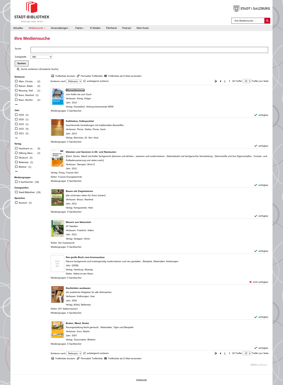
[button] (37, 28)
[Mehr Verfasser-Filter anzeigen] (16, 104)
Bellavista (23, 162)
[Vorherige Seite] (220, 81)
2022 (21, 128)
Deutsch (23, 202)
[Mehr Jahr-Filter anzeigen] (16, 138)
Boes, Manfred (26, 95)
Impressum (141, 380)
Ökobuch (23, 157)
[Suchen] (267, 21)
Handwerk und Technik (27, 148)
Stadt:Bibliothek (27, 192)
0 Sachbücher (26, 182)
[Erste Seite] (216, 81)
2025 (21, 119)
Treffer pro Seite (260, 81)
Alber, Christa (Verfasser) (27, 81)
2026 (21, 115)
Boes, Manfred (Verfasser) (27, 100)
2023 (21, 124)
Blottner (23, 167)
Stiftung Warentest (27, 153)
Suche (18, 48)
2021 (21, 133)
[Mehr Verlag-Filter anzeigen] (16, 171)
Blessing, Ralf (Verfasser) (27, 90)
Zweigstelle (20, 56)
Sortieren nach (58, 81)
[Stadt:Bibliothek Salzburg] (31, 12)
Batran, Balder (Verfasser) (27, 86)
